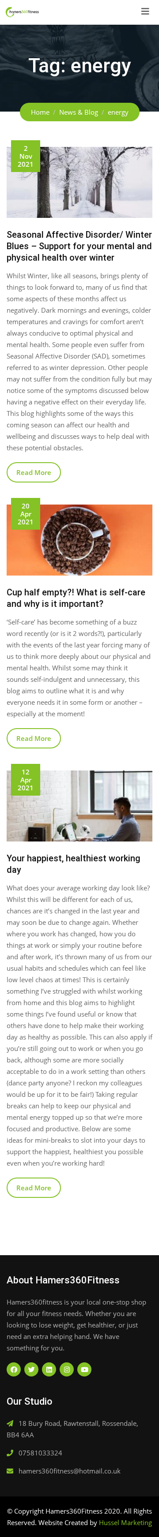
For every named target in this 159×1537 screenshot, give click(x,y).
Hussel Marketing (125, 1522)
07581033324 (40, 1452)
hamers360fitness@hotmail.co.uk (70, 1470)
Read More (33, 472)
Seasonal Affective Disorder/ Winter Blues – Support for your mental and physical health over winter (79, 246)
